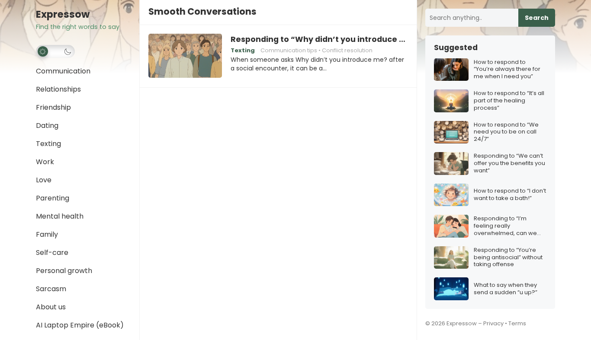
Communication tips (288, 50)
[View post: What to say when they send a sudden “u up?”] (451, 288)
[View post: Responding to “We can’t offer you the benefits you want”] (451, 163)
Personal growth (64, 271)
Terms (517, 323)
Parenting (52, 198)
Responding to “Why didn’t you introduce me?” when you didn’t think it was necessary (319, 39)
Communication (63, 71)
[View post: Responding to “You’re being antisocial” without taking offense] (451, 257)
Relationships (58, 89)
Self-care (52, 252)
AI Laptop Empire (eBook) (80, 325)
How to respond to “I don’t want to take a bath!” (510, 194)
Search (537, 17)
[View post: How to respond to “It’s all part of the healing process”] (451, 100)
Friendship (53, 107)
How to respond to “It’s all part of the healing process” (509, 101)
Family (47, 234)
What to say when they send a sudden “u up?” (505, 289)
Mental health (60, 216)
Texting (48, 144)
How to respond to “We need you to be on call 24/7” (506, 132)
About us (51, 307)
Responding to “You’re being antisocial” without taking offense (508, 258)
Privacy (493, 323)
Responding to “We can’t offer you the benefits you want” (509, 164)
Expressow (63, 14)
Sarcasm (51, 289)
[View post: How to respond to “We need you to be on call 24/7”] (451, 132)
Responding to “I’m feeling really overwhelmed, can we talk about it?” (505, 226)
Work (45, 162)
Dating (47, 125)
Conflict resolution (347, 50)
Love (43, 180)
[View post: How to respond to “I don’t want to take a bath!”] (451, 195)
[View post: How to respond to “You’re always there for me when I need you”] (451, 69)
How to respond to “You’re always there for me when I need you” (507, 70)
